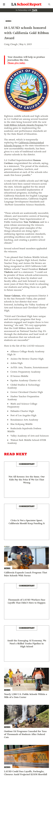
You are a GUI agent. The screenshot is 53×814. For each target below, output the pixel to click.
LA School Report (26, 4)
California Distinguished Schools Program (24, 144)
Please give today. (16, 63)
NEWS (8, 21)
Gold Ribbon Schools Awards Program (24, 125)
